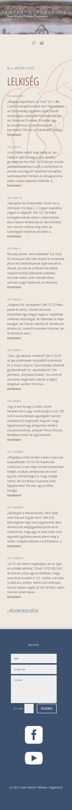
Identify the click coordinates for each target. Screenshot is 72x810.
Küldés (47, 708)
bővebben (14, 135)
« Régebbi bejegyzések (22, 610)
